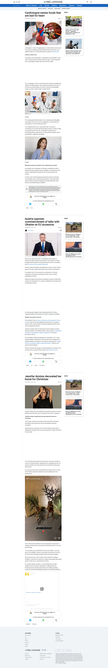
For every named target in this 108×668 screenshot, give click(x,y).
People (79, 6)
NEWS (66, 12)
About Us (27, 653)
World (47, 6)
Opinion (71, 6)
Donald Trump (57, 8)
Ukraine (27, 365)
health (27, 207)
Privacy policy (42, 655)
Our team (27, 659)
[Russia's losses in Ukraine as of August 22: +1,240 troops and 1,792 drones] (74, 227)
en (16, 2)
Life (40, 6)
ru (19, 2)
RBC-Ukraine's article (52, 350)
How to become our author (45, 657)
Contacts (41, 659)
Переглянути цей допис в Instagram (33, 592)
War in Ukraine (31, 6)
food (32, 207)
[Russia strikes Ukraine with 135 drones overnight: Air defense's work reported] (74, 44)
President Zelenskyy (66, 8)
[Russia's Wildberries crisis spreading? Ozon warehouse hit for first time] (74, 247)
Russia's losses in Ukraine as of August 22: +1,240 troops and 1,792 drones (73, 236)
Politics (54, 6)
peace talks (50, 8)
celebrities (28, 624)
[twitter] (63, 650)
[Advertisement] (43, 72)
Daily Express (55, 51)
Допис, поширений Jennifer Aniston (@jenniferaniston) (42, 608)
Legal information (28, 657)
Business (62, 6)
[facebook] (58, 650)
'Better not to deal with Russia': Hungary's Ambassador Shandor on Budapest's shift (73, 32)
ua (14, 2)
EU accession (42, 365)
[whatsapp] (68, 650)
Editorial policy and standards (46, 653)
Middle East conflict (42, 8)
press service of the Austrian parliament (37, 264)
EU (31, 365)
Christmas (34, 624)
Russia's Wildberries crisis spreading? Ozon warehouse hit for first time (73, 255)
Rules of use (27, 655)
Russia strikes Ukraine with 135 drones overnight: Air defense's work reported (73, 52)
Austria (35, 365)
